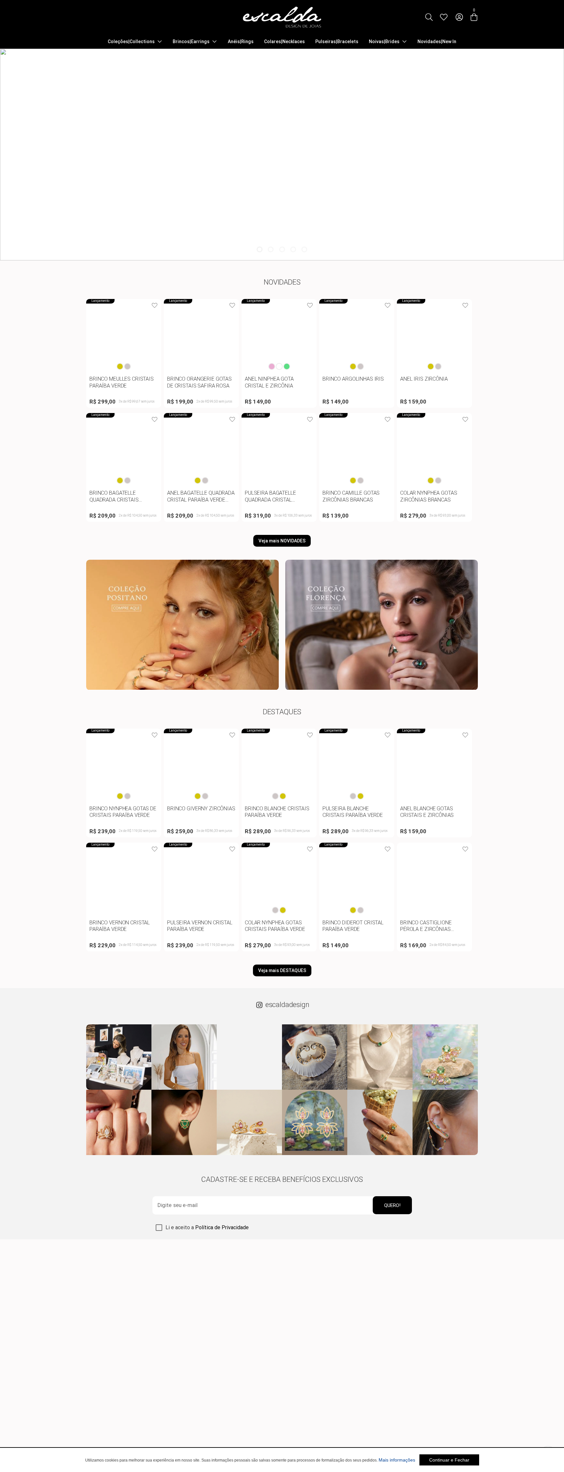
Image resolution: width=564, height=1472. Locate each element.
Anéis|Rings (241, 41)
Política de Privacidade (222, 1227)
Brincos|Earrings (191, 41)
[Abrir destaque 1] (282, 154)
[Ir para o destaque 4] (293, 249)
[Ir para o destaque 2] (271, 249)
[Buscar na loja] (429, 17)
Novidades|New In (436, 41)
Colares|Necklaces (284, 41)
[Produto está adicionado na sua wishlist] (155, 305)
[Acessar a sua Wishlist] (443, 17)
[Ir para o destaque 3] (282, 249)
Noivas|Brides (384, 41)
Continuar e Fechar (449, 1460)
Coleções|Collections (131, 41)
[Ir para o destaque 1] (259, 249)
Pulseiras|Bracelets (336, 41)
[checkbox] (158, 1227)
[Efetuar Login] (459, 17)
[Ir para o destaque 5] (304, 249)
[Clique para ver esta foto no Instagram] (118, 1057)
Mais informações (397, 1460)
